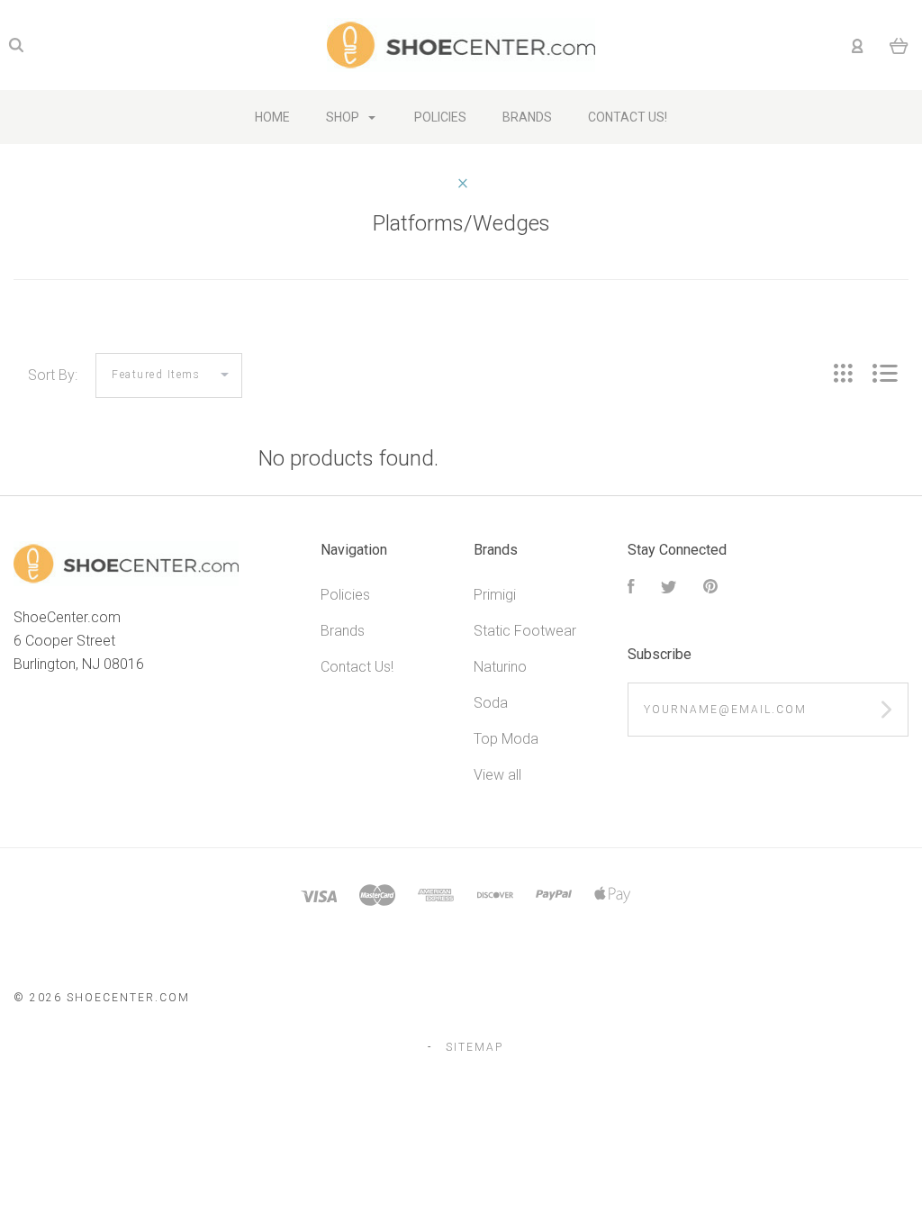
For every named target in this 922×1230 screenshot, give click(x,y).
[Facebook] (631, 588)
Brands (343, 630)
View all (497, 774)
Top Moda (506, 738)
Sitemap (474, 1047)
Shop (344, 117)
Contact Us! (357, 666)
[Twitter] (669, 588)
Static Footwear (525, 630)
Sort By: (52, 375)
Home (272, 117)
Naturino (500, 666)
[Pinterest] (710, 588)
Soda (491, 702)
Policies (345, 594)
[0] (899, 45)
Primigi (495, 594)
